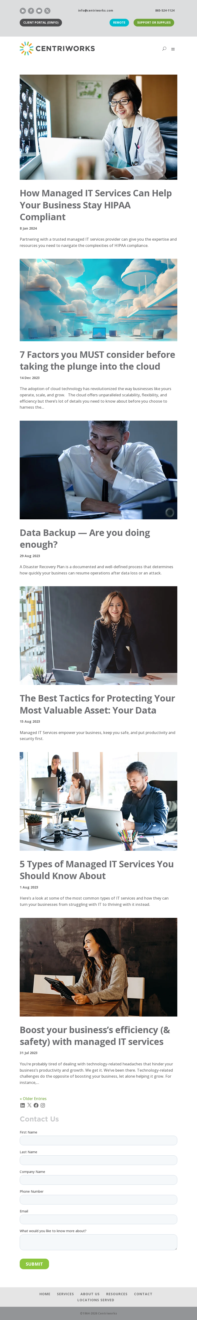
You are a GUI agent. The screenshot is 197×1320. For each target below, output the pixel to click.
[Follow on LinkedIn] (23, 11)
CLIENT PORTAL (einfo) (40, 22)
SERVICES (65, 1294)
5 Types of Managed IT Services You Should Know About (97, 869)
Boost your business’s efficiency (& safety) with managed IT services (95, 1035)
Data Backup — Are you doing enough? (85, 538)
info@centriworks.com (95, 10)
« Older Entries (33, 1098)
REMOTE (119, 22)
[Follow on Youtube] (39, 11)
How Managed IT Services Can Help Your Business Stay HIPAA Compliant (96, 205)
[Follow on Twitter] (47, 11)
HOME (44, 1294)
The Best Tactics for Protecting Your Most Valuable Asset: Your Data (97, 704)
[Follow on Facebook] (31, 11)
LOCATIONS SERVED (95, 1300)
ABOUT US (90, 1294)
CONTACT (143, 1294)
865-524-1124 (164, 10)
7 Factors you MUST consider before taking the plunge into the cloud (97, 360)
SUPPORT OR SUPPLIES (154, 22)
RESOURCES (117, 1294)
